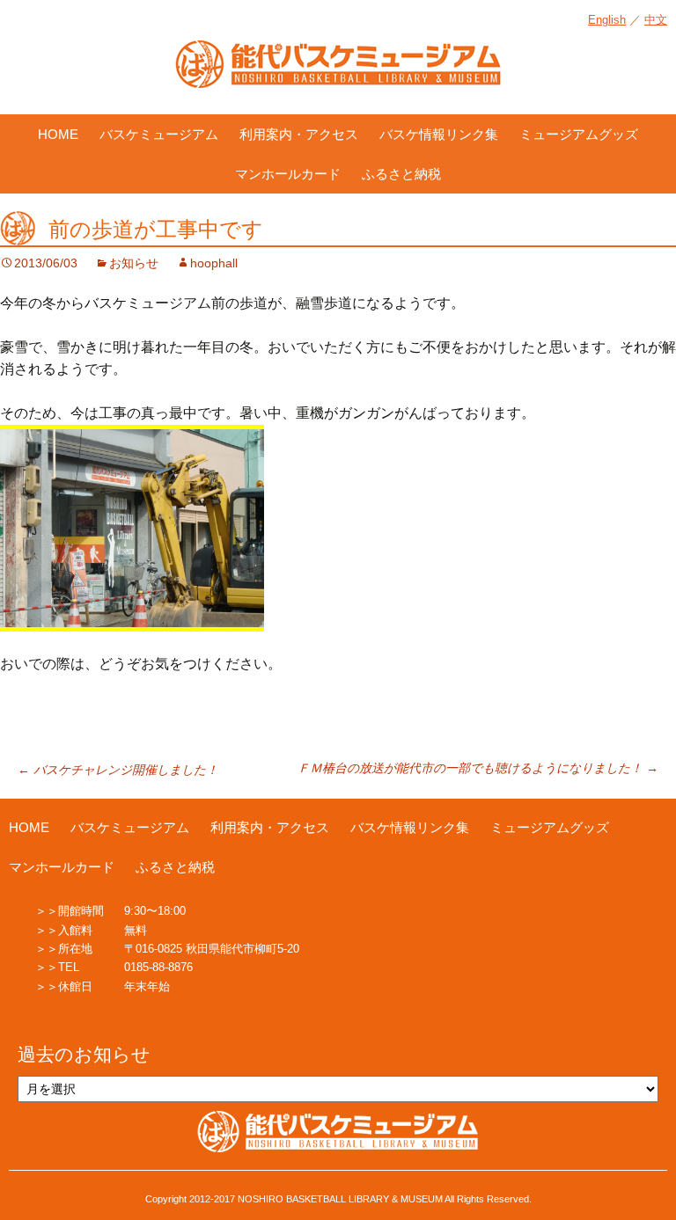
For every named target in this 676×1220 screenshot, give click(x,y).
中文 (655, 19)
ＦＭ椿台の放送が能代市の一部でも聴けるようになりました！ (478, 768)
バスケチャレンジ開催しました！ (118, 770)
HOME (58, 134)
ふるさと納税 (401, 173)
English (607, 19)
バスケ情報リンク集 (438, 134)
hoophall (214, 263)
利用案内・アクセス (298, 134)
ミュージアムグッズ (578, 134)
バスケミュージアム (158, 134)
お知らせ (133, 263)
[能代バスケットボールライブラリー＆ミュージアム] (338, 73)
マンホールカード (288, 173)
